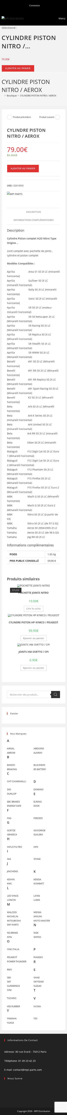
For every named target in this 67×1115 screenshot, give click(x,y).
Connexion (34, 5)
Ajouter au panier (17, 68)
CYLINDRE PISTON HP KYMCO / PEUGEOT (33, 622)
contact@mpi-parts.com (27, 1069)
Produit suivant (46, 117)
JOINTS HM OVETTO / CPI (34, 651)
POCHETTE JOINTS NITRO (33, 592)
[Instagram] (5, 1090)
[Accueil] (2, 95)
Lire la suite (33, 608)
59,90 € (52, 560)
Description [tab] (33, 212)
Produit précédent (22, 117)
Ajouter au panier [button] (33, 638)
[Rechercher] (55, 694)
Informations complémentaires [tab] (34, 220)
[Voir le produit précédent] (9, 117)
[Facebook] (5, 1085)
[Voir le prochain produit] (57, 117)
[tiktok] (5, 1094)
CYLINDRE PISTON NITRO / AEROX (38, 95)
